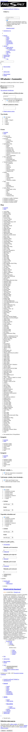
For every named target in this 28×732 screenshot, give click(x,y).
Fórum (7, 38)
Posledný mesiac (9, 494)
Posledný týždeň (9, 492)
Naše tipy (8, 52)
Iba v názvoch (8, 474)
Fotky (6, 121)
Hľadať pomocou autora (9, 111)
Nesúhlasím (9, 730)
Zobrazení (6, 566)
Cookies (5, 670)
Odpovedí (6, 551)
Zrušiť (5, 576)
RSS (4, 656)
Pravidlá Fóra (9, 42)
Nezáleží (7, 489)
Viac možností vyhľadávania (7, 90)
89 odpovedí (9, 641)
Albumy (7, 123)
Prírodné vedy (17, 592)
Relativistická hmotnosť (12, 589)
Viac (7, 44)
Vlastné (7, 498)
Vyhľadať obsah (7, 574)
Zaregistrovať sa (7, 30)
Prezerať (5, 35)
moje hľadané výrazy (11, 480)
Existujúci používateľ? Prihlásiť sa (11, 9)
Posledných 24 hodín (10, 491)
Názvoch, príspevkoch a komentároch (13, 473)
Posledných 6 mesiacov (10, 495)
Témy (6, 118)
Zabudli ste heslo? (10, 28)
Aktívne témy (12, 50)
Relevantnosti (9, 583)
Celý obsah (7, 117)
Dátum (7, 582)
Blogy (7, 39)
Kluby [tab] (4, 133)
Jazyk (4, 665)
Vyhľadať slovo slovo (15, 100)
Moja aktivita (9, 48)
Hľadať (8, 51)
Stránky (7, 124)
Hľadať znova (4, 87)
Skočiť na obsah (4, 1)
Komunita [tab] (5, 132)
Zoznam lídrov (9, 43)
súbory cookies (13, 724)
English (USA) (10, 668)
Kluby (7, 37)
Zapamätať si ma (10, 21)
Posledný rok (8, 497)
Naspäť (8, 686)
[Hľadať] (1, 64)
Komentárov (6, 544)
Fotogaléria (8, 40)
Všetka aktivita (9, 47)
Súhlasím (3, 730)
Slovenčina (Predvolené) (12, 666)
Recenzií (5, 559)
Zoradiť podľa (6, 581)
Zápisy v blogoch (9, 120)
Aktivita (5, 46)
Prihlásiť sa (9, 25)
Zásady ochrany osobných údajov (11, 669)
